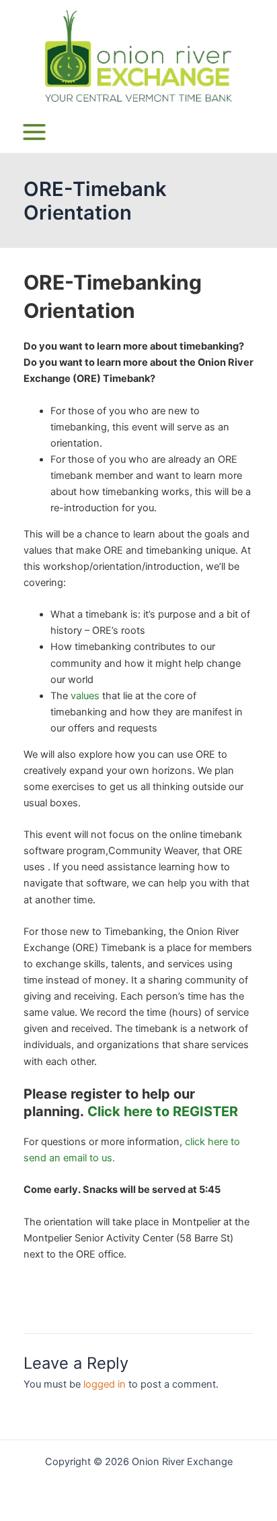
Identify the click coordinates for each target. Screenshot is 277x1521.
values (85, 696)
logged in (104, 1384)
